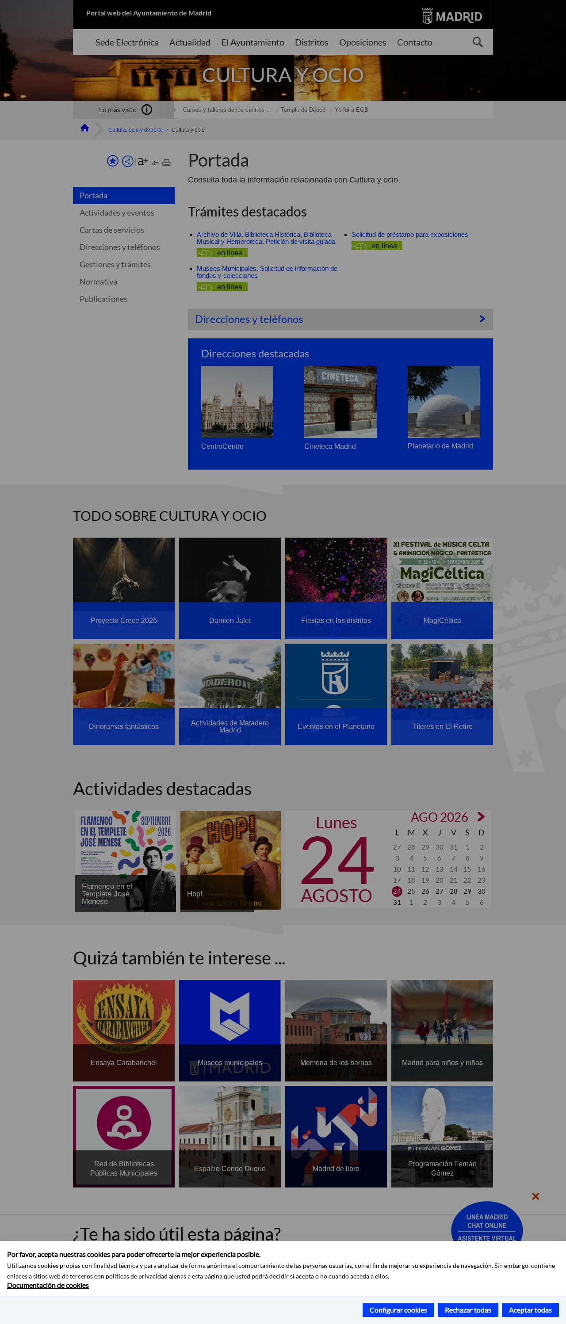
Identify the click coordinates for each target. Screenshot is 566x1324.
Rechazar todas (468, 1309)
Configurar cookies (398, 1309)
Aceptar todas (530, 1309)
